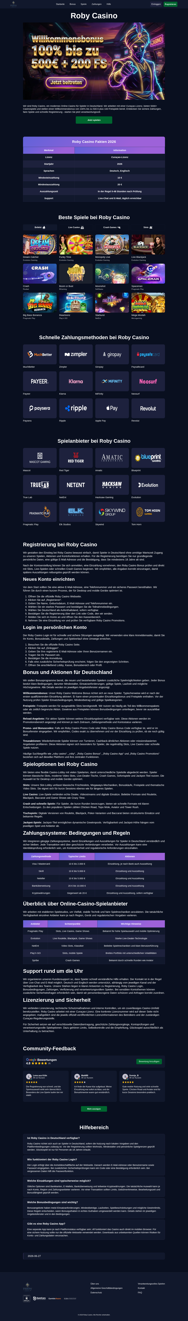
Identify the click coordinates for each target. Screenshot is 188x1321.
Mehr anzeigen (94, 1109)
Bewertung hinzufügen (149, 1061)
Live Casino (74, 227)
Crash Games (110, 227)
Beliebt (38, 227)
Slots (145, 227)
